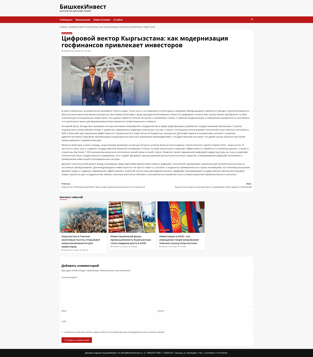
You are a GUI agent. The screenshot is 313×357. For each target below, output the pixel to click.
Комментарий (69, 277)
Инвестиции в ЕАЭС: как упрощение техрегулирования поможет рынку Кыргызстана (179, 240)
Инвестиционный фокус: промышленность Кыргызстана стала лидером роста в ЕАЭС (130, 240)
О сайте (118, 19)
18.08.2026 (85, 250)
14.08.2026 (182, 247)
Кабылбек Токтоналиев (72, 51)
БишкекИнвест (83, 7)
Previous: (103, 185)
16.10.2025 (87, 51)
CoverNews (209, 352)
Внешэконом (83, 19)
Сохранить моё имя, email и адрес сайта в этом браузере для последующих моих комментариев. (114, 332)
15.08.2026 (134, 247)
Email (161, 311)
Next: (213, 185)
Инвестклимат (102, 19)
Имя (64, 311)
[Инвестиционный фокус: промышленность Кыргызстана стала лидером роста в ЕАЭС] (132, 217)
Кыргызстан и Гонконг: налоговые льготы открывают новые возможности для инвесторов (80, 241)
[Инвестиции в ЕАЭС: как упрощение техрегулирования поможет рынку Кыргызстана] (181, 217)
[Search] (251, 19)
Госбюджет (66, 19)
